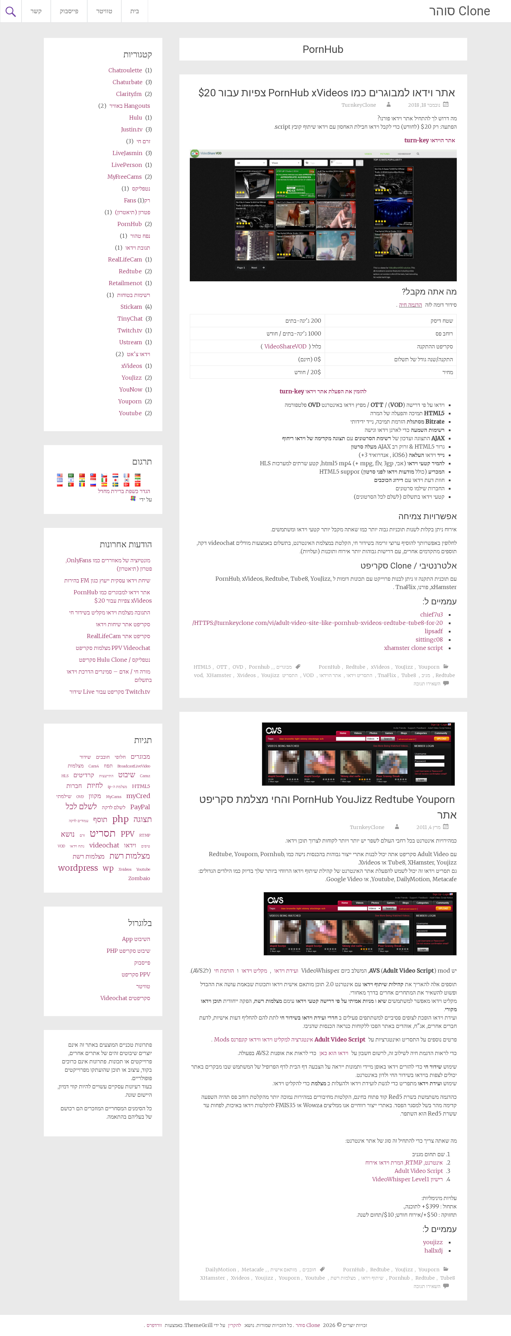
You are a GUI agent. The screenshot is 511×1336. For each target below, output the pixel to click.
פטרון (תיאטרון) (132, 212)
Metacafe (253, 1269)
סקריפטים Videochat (125, 998)
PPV (128, 834)
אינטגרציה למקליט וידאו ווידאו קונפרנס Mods (289, 1039)
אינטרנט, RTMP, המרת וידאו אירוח (404, 1162)
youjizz (433, 1242)
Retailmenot (125, 283)
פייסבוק (69, 11)
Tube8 (409, 675)
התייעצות (106, 776)
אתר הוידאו (330, 675)
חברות (74, 786)
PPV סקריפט (136, 974)
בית (134, 11)
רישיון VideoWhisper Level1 (407, 1179)
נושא (68, 834)
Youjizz (270, 675)
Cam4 (94, 766)
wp (108, 868)
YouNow (130, 389)
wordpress (78, 868)
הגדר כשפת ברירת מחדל (124, 491)
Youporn (429, 667)
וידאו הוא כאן (333, 1052)
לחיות (95, 785)
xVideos (380, 667)
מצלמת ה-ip (117, 786)
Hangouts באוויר (130, 105)
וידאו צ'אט (138, 354)
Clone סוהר (459, 11)
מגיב (426, 675)
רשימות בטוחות (133, 294)
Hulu (135, 117)
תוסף (100, 819)
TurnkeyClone (359, 105)
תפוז (108, 766)
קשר (36, 11)
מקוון (95, 796)
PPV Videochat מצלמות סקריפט (113, 647)
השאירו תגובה (427, 684)
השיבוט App (136, 938)
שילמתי (64, 796)
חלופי (120, 757)
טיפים (145, 846)
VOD (308, 675)
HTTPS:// (317, 622)
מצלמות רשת (343, 1278)
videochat (104, 845)
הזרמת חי (224, 970)
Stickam (131, 306)
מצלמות (76, 766)
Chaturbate (128, 82)
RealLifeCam (125, 259)
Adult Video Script (419, 1170)
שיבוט (126, 774)
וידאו (130, 845)
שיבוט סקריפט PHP (128, 950)
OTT (222, 667)
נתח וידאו (77, 846)
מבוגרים (284, 667)
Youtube (315, 1278)
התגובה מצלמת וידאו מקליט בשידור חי (109, 612)
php (120, 819)
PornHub (329, 667)
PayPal (140, 807)
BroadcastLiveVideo (133, 766)
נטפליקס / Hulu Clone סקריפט (114, 659)
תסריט (103, 833)
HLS (65, 776)
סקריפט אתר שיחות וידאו (123, 624)
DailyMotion (220, 1269)
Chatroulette (125, 70)
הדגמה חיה (410, 304)
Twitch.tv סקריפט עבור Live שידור (110, 691)
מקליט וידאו (254, 970)
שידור (85, 757)
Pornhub (259, 667)
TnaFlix (387, 675)
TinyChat (130, 318)
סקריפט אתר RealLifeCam (118, 636)
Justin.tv (132, 129)
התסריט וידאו (359, 675)
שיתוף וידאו (372, 1278)
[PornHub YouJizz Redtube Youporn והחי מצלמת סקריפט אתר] (358, 784)
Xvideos (246, 675)
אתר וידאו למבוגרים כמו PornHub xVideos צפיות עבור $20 (326, 93)
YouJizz (404, 667)
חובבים (309, 1269)
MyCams (113, 797)
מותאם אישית (283, 1269)
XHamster (219, 675)
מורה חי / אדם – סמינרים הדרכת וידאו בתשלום (109, 675)
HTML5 (202, 667)
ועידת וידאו (286, 970)
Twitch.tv (129, 330)
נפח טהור (140, 235)
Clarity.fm (129, 93)
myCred (138, 796)
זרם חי (143, 141)
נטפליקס (141, 188)
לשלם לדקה (113, 807)
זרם (82, 835)
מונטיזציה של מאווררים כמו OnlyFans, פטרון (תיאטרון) (109, 564)
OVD (238, 667)
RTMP (144, 835)
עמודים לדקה (78, 821)
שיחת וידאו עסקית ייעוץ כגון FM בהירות (107, 580)
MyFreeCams (124, 176)
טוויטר (104, 11)
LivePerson (127, 164)
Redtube (355, 667)
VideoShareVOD (286, 346)
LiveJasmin (128, 153)
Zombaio (139, 878)
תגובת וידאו (137, 247)
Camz (145, 776)
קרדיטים (83, 775)
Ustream (130, 342)
